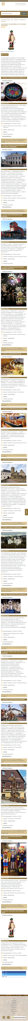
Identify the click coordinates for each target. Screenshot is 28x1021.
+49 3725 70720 (11, 513)
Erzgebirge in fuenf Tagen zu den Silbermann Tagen (12, 832)
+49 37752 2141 (10, 130)
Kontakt (14, 1003)
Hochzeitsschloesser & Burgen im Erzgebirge (14, 590)
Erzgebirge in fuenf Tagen (6, 832)
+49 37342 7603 (10, 259)
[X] (3, 1017)
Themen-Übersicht (20, 4)
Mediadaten (14, 1007)
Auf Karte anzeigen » (7, 81)
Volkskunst (16, 19)
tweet (6, 974)
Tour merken (5, 54)
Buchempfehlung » (7, 136)
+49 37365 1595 (10, 958)
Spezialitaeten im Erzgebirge (11, 140)
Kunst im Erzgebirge (21, 211)
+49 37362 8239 (10, 750)
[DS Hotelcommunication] (19, 1017)
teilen (6, 972)
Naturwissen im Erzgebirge (6, 591)
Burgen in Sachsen (21, 524)
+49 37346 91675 (11, 394)
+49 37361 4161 (10, 895)
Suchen (24, 13)
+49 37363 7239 (10, 685)
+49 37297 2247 (10, 445)
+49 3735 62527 (10, 637)
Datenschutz (14, 1011)
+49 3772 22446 (10, 200)
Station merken (6, 103)
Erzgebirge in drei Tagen (21, 830)
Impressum (14, 1009)
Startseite (8, 19)
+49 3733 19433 (10, 338)
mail (6, 976)
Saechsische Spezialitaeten (12, 349)
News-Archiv (14, 1005)
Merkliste (14, 1001)
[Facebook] (8, 1017)
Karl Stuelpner (20, 968)
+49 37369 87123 (11, 579)
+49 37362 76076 (11, 821)
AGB (14, 1013)
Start (14, 999)
